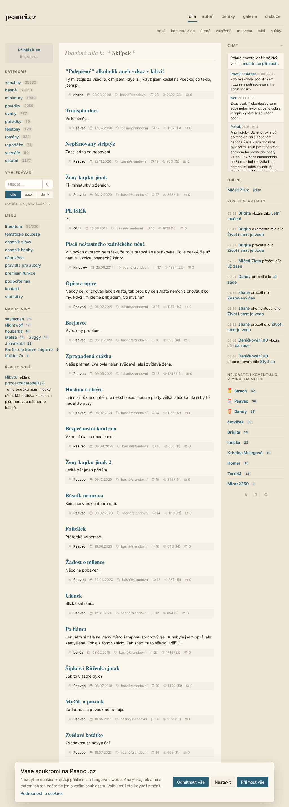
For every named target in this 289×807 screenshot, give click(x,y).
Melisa (11, 337)
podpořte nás (17, 281)
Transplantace (81, 110)
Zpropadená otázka (88, 356)
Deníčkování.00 (253, 340)
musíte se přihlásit (260, 63)
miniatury (20, 97)
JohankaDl (15, 343)
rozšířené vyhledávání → (27, 204)
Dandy (244, 276)
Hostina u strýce (83, 389)
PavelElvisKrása (243, 74)
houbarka (14, 331)
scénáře (17, 152)
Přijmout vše (252, 782)
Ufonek (73, 595)
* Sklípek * (121, 53)
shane (78, 95)
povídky (19, 105)
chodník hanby (19, 249)
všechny (20, 82)
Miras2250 (238, 483)
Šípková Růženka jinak (92, 668)
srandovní (138, 95)
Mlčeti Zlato (238, 189)
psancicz (20, 16)
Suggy (35, 337)
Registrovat (29, 56)
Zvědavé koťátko (84, 735)
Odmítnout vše (191, 782)
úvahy (16, 113)
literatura (21, 226)
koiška (233, 442)
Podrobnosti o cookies (42, 793)
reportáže (18, 144)
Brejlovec (75, 322)
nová (161, 31)
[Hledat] (47, 184)
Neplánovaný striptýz (90, 143)
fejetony (18, 129)
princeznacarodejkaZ (24, 382)
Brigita (244, 213)
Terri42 (234, 473)
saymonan (14, 318)
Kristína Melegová (244, 452)
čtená (205, 31)
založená (223, 31)
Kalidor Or (14, 355)
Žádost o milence (84, 562)
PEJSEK (75, 210)
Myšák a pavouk (84, 701)
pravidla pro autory (23, 265)
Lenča (78, 652)
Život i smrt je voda (245, 234)
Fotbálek (75, 528)
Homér (233, 463)
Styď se (267, 361)
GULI (77, 228)
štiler (257, 189)
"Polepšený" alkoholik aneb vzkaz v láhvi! (114, 71)
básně (18, 90)
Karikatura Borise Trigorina (29, 349)
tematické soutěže (22, 234)
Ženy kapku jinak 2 (88, 462)
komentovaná (183, 31)
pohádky (17, 121)
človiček (235, 421)
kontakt (12, 288)
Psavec (79, 128)
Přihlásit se (29, 49)
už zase (234, 266)
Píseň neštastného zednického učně (105, 244)
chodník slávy (18, 241)
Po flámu (75, 629)
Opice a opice (80, 283)
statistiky (14, 296)
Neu (234, 98)
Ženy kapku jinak (86, 177)
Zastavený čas (241, 298)
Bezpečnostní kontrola (91, 428)
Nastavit (223, 782)
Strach (240, 390)
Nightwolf (14, 325)
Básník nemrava (84, 495)
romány (17, 136)
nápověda (14, 257)
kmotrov (80, 267)
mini (261, 31)
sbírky (276, 31)
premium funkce (20, 273)
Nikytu (11, 377)
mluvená (244, 31)
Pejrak (236, 126)
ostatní (18, 160)
